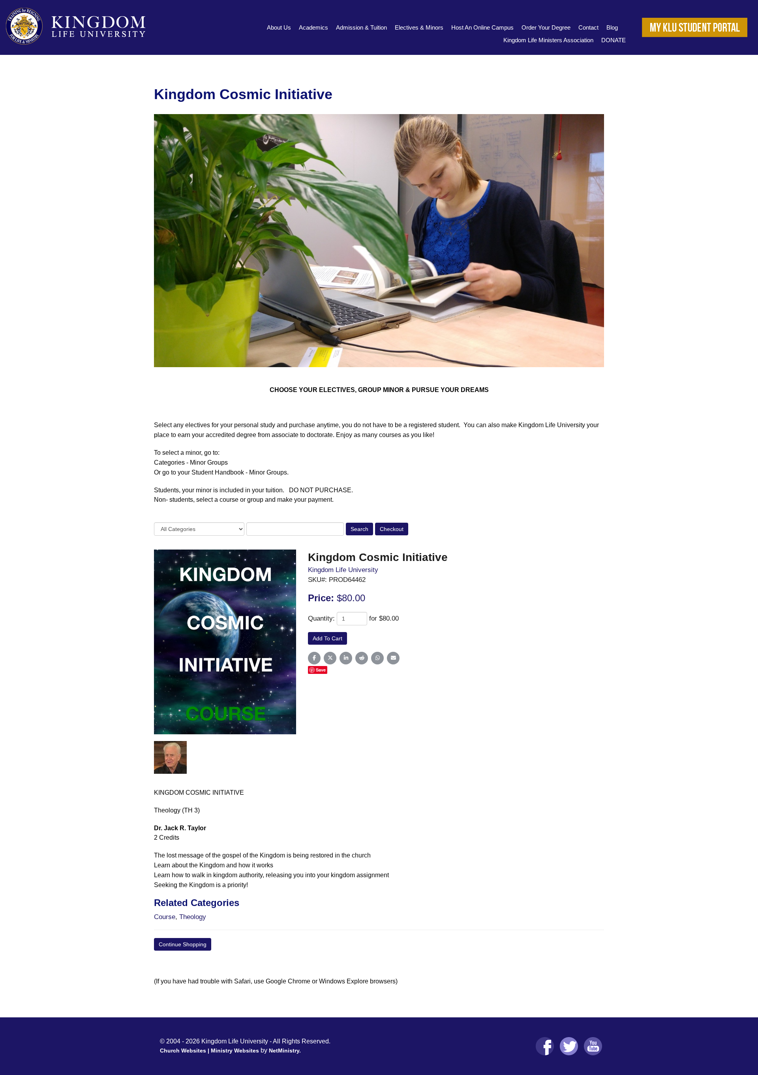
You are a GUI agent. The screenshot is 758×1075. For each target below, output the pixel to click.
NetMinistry (284, 1050)
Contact (588, 27)
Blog (612, 27)
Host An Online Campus (482, 27)
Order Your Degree (546, 27)
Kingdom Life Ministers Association (548, 40)
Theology (192, 917)
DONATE (613, 40)
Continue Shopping (182, 944)
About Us (279, 27)
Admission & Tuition (361, 27)
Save (321, 670)
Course (164, 917)
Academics (313, 27)
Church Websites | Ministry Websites (210, 1050)
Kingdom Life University (343, 570)
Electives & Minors (419, 27)
